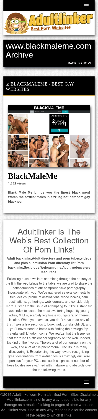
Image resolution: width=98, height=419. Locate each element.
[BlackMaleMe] (49, 136)
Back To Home (80, 63)
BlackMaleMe (29, 84)
